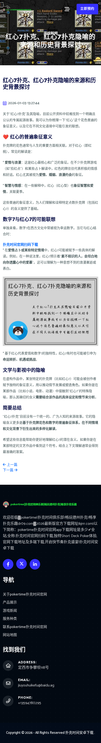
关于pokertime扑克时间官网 (25, 594)
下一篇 (8, 470)
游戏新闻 (10, 611)
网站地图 (10, 635)
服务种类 (10, 619)
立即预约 (87, 9)
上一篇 (11, 465)
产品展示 (10, 602)
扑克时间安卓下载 (79, 733)
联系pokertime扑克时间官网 (25, 627)
